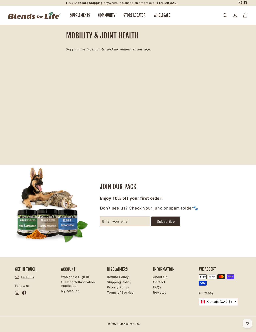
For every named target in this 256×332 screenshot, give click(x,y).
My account (70, 291)
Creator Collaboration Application (78, 284)
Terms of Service (120, 292)
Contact (159, 282)
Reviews (159, 292)
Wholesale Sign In (75, 277)
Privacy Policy (118, 287)
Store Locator (134, 15)
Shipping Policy (119, 282)
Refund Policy (118, 277)
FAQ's (157, 287)
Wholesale (162, 15)
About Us (160, 277)
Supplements (80, 15)
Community (106, 15)
